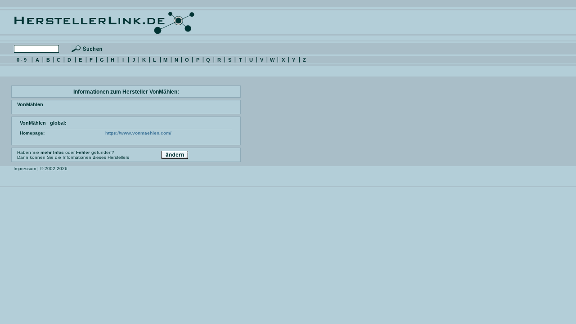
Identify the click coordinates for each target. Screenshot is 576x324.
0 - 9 (22, 60)
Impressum (25, 168)
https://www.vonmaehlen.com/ (138, 132)
